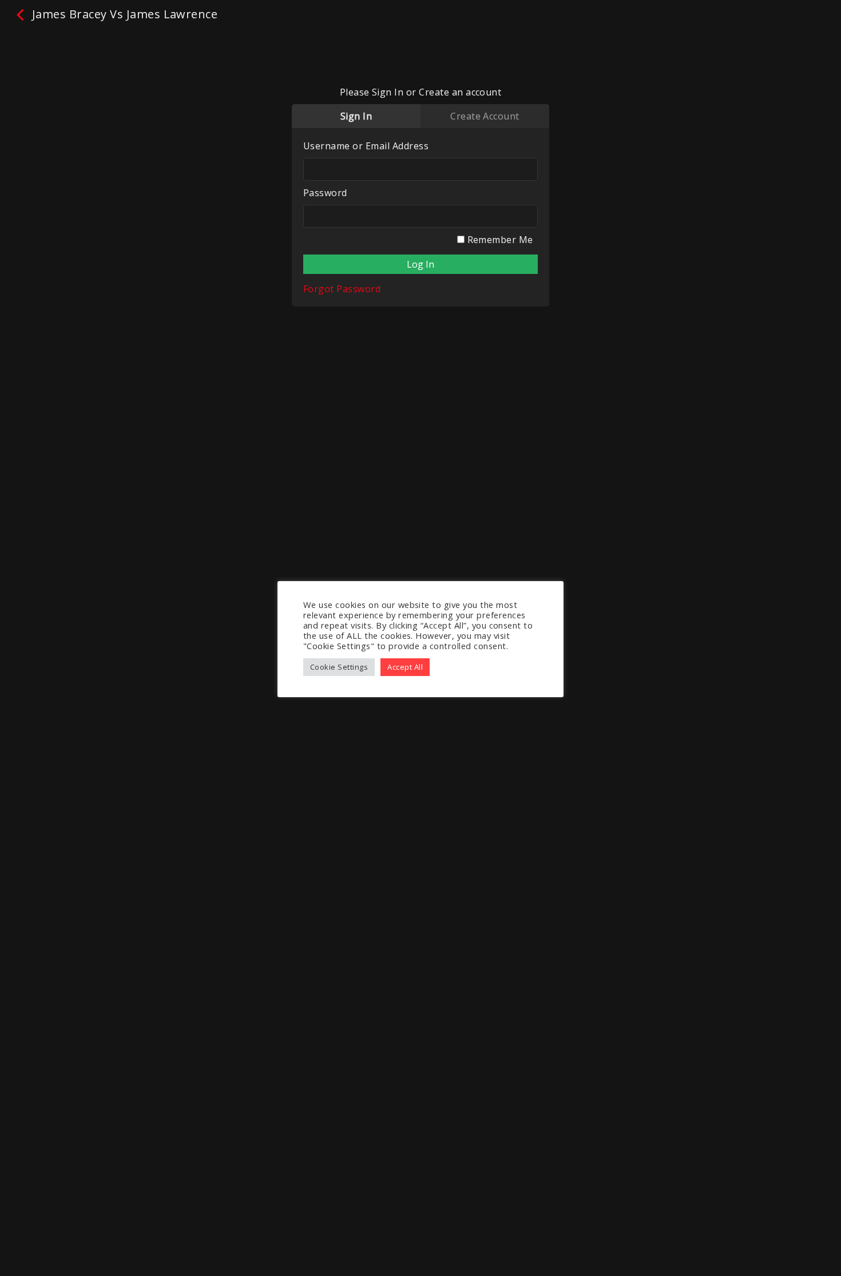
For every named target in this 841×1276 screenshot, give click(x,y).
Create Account (484, 116)
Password (325, 192)
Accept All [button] (405, 667)
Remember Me (499, 239)
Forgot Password (341, 289)
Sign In (356, 116)
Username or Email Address (366, 146)
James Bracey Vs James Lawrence (123, 14)
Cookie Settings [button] (339, 667)
